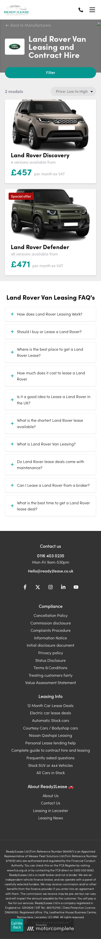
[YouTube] (76, 588)
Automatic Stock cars (50, 720)
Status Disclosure (50, 660)
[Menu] (92, 10)
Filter (50, 72)
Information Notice (50, 637)
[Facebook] (25, 588)
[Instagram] (50, 588)
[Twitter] (37, 588)
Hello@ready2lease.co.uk (50, 570)
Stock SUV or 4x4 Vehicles (50, 765)
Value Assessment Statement (50, 682)
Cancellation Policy (51, 615)
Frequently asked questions (50, 757)
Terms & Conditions (50, 667)
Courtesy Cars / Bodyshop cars (50, 727)
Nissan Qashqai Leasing (50, 735)
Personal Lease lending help (50, 742)
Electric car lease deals (50, 712)
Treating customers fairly (51, 675)
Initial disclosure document (50, 645)
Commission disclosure (50, 622)
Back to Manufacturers (30, 25)
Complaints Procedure (51, 630)
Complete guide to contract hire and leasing (50, 750)
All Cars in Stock (51, 772)
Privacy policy (50, 652)
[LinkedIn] (63, 588)
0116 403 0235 (50, 555)
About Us (51, 795)
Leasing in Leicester (50, 810)
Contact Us (50, 802)
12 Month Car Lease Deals (50, 705)
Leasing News (50, 817)
